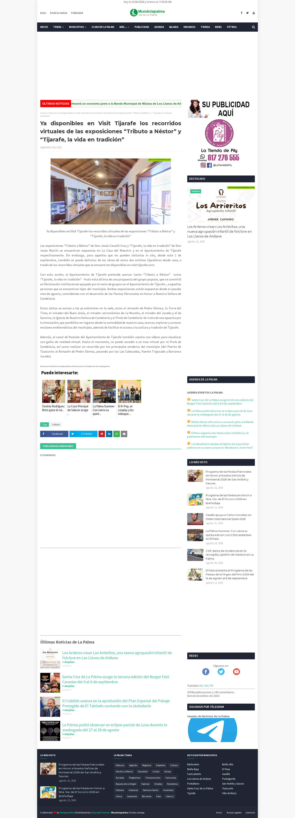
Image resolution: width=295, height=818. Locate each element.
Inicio (43, 13)
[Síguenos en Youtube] (236, 674)
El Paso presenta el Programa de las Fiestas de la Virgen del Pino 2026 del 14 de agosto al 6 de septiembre (230, 574)
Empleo (158, 783)
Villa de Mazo (229, 793)
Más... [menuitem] (123, 27)
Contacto (250, 812)
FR (211, 685)
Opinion (145, 783)
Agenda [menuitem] (159, 27)
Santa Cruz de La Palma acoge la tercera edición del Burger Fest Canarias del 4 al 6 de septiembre (115, 679)
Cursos (156, 771)
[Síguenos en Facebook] (205, 674)
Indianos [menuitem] (189, 27)
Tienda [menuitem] (205, 27)
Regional (146, 765)
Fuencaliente (194, 774)
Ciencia (170, 796)
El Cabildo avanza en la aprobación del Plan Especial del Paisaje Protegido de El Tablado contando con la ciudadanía (116, 703)
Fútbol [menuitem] (232, 27)
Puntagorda (228, 779)
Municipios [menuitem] (76, 27)
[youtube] (253, 13)
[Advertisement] (147, 66)
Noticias (120, 765)
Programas (134, 777)
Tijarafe (191, 793)
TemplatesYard (67, 812)
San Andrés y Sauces (233, 783)
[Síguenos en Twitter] (221, 674)
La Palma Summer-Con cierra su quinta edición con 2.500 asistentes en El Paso (228, 534)
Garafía (226, 774)
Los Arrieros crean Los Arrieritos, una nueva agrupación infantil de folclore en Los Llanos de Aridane (117, 655)
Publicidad (77, 13)
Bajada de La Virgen (126, 783)
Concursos (170, 777)
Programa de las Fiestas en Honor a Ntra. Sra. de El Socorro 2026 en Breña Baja (229, 499)
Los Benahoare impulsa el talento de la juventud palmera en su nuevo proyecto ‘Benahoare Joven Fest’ (220, 445)
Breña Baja (193, 769)
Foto (158, 796)
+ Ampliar (68, 662)
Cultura (52, 112)
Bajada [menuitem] (173, 27)
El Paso (226, 769)
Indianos (133, 790)
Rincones (146, 796)
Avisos (167, 771)
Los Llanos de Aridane (199, 779)
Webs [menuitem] (218, 27)
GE (206, 685)
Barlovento (193, 764)
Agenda (133, 765)
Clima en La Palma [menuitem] (103, 27)
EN (200, 685)
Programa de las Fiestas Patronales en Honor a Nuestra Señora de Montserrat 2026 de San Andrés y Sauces (228, 477)
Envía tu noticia (58, 13)
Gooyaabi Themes (100, 812)
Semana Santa (150, 790)
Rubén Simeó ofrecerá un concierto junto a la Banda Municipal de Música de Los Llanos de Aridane (103, 103)
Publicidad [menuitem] (141, 27)
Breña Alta (227, 764)
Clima (119, 796)
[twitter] (247, 13)
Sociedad (143, 771)
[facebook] (241, 13)
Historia (120, 790)
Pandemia (172, 783)
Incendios (168, 790)
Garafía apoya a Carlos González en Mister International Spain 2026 (228, 516)
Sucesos (120, 777)
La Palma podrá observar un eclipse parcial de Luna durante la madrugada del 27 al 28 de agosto (114, 727)
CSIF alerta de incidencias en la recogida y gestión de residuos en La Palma (230, 554)
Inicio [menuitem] (44, 27)
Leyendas (132, 796)
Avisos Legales (234, 812)
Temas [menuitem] (57, 27)
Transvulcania (152, 777)
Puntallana (193, 783)
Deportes (160, 765)
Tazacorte (227, 788)
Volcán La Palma (124, 771)
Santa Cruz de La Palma (200, 788)
